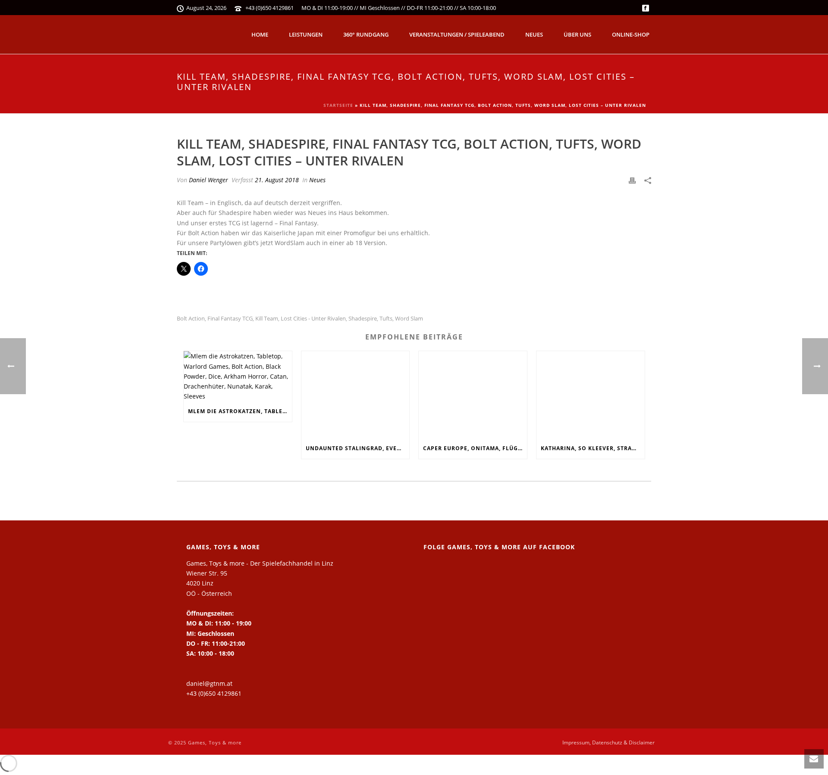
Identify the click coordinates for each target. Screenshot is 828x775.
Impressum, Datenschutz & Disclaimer (608, 742)
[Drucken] (632, 180)
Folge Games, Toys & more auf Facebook (499, 547)
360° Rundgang (366, 34)
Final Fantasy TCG (230, 318)
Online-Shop (630, 34)
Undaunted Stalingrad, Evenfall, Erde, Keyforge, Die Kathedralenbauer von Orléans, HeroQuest (358, 448)
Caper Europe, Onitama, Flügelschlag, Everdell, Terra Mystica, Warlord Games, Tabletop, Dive (475, 448)
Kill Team (266, 318)
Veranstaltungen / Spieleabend (457, 34)
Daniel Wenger (208, 180)
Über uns (577, 34)
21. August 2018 (277, 180)
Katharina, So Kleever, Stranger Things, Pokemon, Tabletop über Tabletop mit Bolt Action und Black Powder (593, 448)
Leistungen (306, 34)
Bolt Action (191, 318)
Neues (534, 34)
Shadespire (362, 318)
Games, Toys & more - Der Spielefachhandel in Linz (259, 563)
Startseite (338, 105)
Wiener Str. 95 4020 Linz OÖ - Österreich (209, 583)
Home (259, 34)
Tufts (386, 318)
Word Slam (409, 318)
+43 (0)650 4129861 (269, 8)
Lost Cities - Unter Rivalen (313, 318)
